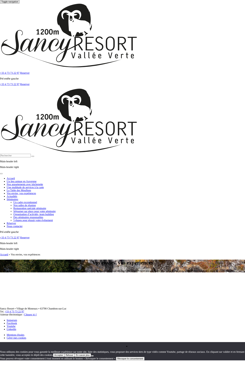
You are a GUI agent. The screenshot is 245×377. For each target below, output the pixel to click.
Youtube (11, 326)
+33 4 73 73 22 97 (10, 73)
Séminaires (12, 199)
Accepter (58, 355)
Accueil (11, 178)
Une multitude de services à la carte (25, 187)
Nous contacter (14, 226)
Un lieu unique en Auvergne (21, 181)
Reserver (25, 73)
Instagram (12, 320)
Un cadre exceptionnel (25, 202)
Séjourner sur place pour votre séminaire (34, 211)
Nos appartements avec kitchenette (25, 184)
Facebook (12, 323)
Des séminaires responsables (28, 217)
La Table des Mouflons (19, 190)
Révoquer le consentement (130, 358)
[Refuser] (92, 355)
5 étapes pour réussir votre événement (33, 220)
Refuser (69, 355)
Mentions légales (15, 334)
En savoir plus (83, 355)
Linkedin (11, 329)
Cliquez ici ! (30, 314)
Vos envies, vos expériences (21, 193)
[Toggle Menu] (1, 173)
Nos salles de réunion (24, 205)
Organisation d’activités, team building (33, 214)
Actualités (12, 196)
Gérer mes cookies (16, 337)
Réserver (11, 223)
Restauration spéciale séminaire (29, 208)
